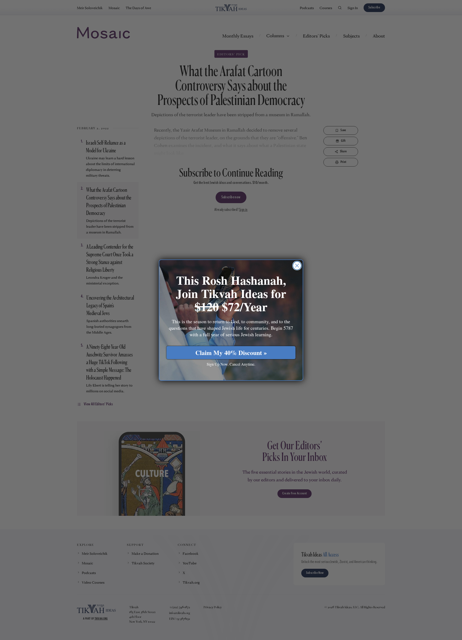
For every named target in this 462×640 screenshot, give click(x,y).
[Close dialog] (297, 265)
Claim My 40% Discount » (231, 352)
